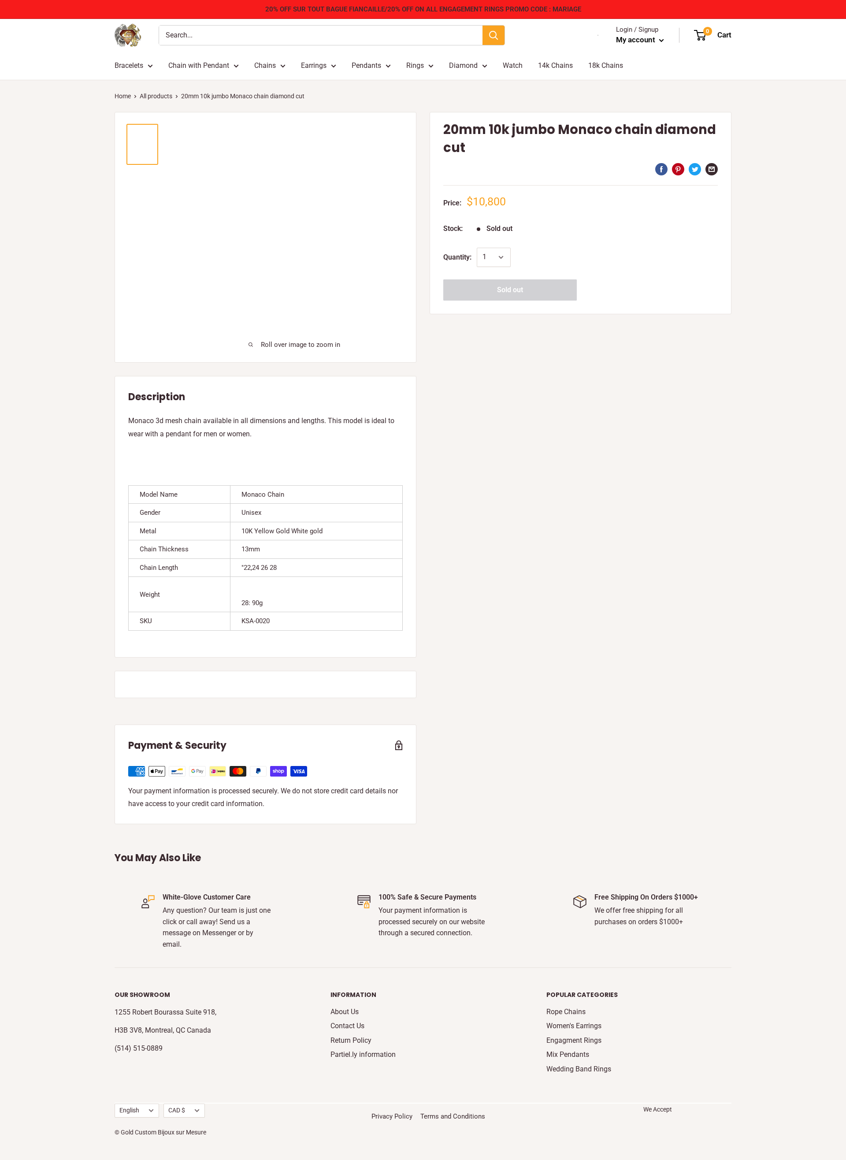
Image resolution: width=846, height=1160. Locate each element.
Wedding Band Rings (578, 1069)
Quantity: (457, 257)
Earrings (314, 65)
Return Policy (350, 1040)
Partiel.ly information (363, 1054)
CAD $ (176, 1110)
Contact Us (347, 1026)
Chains (265, 65)
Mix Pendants (567, 1054)
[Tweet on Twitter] (695, 168)
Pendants (366, 65)
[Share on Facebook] (661, 168)
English (129, 1110)
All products (156, 96)
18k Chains (605, 65)
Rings (415, 65)
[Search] (493, 35)
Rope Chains (566, 1012)
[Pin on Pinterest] (678, 168)
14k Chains (555, 65)
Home (123, 96)
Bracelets (129, 65)
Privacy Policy (391, 1116)
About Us (344, 1012)
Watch (513, 65)
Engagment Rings (573, 1040)
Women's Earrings (573, 1026)
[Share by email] (711, 168)
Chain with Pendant (198, 65)
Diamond (463, 65)
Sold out (510, 290)
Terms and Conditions (452, 1116)
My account (636, 39)
